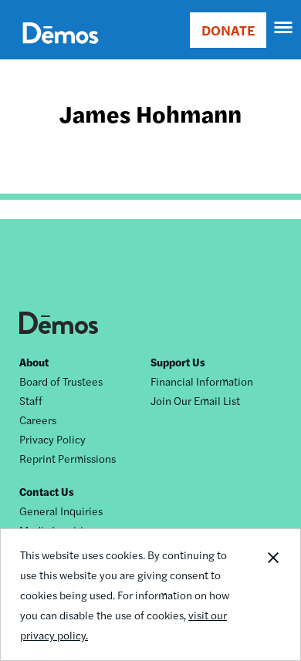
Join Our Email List (195, 400)
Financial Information (201, 381)
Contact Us (46, 491)
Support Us (177, 361)
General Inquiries (61, 510)
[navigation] (284, 28)
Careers (37, 419)
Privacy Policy (52, 439)
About (34, 361)
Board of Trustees (61, 381)
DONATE (228, 29)
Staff (30, 400)
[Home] (60, 50)
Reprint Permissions (67, 458)
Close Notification (272, 594)
